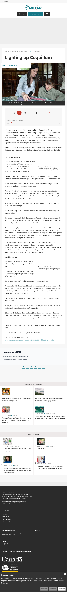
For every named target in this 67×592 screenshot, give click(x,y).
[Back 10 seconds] (13, 112)
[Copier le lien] (39, 366)
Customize (53, 588)
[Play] (19, 113)
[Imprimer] (43, 366)
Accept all (62, 588)
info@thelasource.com (9, 544)
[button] (22, 14)
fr (47, 14)
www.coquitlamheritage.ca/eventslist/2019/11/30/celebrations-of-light (29, 340)
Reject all (44, 588)
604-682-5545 (38, 533)
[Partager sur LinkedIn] (35, 366)
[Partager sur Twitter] (31, 366)
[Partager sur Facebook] (23, 366)
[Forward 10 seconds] (24, 112)
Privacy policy (5, 583)
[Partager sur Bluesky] (27, 366)
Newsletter (35, 14)
